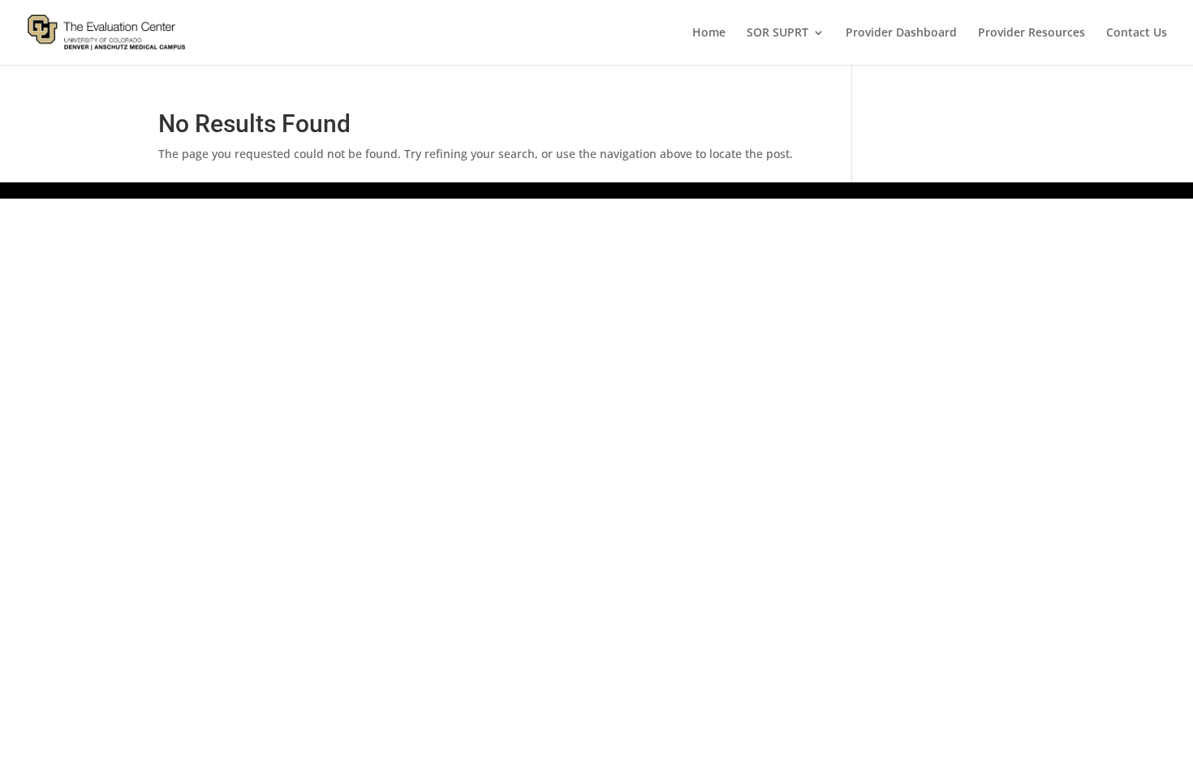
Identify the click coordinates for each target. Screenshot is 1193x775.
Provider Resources (1031, 33)
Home (709, 33)
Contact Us (1136, 33)
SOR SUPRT (777, 33)
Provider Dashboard (901, 33)
